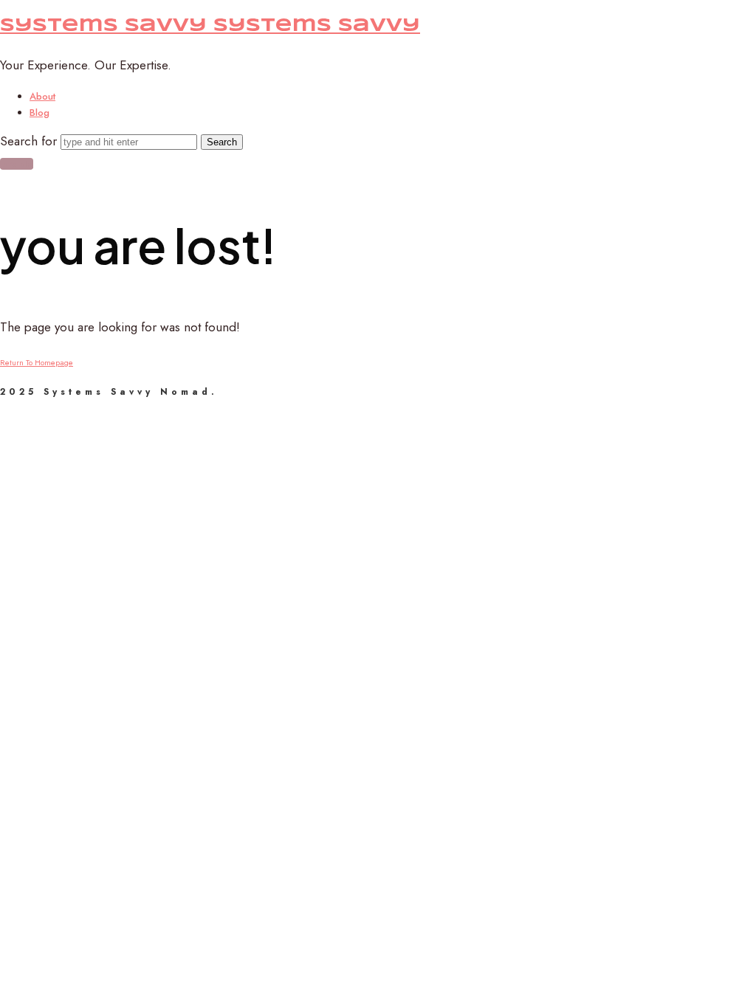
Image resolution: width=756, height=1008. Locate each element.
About (42, 96)
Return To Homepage (36, 362)
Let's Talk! (16, 164)
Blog (39, 113)
